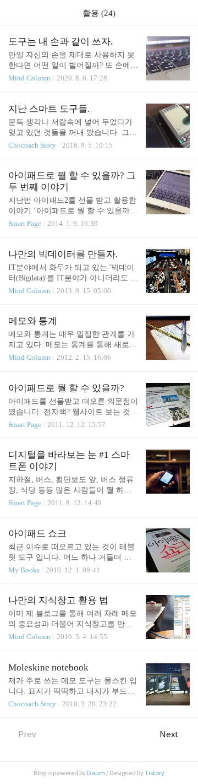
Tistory (154, 773)
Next (169, 734)
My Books (24, 570)
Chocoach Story (32, 145)
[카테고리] (13, 12)
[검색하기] (184, 12)
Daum (96, 773)
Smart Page (24, 223)
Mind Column (29, 78)
